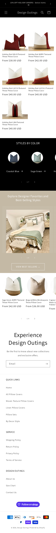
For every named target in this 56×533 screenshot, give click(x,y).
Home (9, 387)
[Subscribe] (46, 363)
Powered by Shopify (37, 528)
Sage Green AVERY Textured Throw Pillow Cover (13, 301)
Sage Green (36, 171)
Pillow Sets (11, 414)
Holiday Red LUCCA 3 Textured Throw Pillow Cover (40, 89)
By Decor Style (13, 421)
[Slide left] (21, 182)
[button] (6, 12)
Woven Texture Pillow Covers (20, 401)
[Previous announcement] (5, 4)
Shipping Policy (13, 440)
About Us (10, 478)
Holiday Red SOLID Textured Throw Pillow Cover (13, 55)
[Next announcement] (50, 4)
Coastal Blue (12, 171)
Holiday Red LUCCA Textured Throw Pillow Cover (14, 89)
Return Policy (12, 446)
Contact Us (11, 492)
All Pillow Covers (14, 394)
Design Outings (23, 528)
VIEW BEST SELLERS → (28, 266)
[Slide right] (34, 182)
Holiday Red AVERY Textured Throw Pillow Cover (40, 55)
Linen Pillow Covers (15, 407)
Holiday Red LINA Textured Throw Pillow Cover (13, 123)
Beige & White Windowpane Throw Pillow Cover (37, 301)
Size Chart (11, 485)
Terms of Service (14, 460)
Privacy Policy (12, 453)
